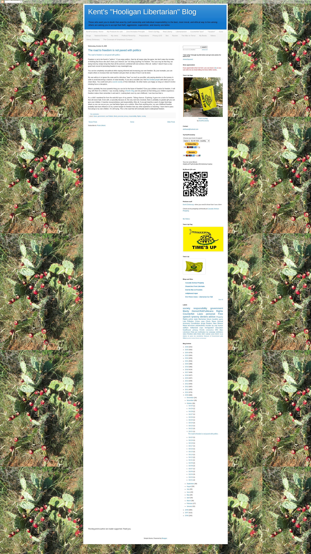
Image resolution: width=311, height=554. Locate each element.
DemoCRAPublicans (202, 311)
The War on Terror (188, 36)
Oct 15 (191, 451)
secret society (118, 82)
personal (120, 116)
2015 (187, 378)
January (189, 506)
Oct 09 (191, 463)
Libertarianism (181, 32)
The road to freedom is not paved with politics (114, 50)
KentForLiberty (204, 121)
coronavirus (210, 330)
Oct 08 (191, 466)
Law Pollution (109, 116)
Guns (221, 32)
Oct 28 (191, 411)
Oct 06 (191, 471)
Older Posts (171, 122)
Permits (201, 330)
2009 (187, 395)
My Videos (186, 219)
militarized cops (196, 328)
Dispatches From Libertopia (195, 286)
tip (216, 68)
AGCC (217, 334)
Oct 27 (191, 414)
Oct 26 (191, 417)
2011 (187, 389)
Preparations (144, 36)
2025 (187, 350)
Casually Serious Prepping (194, 283)
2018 (187, 369)
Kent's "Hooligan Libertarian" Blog (142, 12)
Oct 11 (191, 460)
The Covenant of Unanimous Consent (117, 39)
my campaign (210, 332)
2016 (187, 375)
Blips (221, 330)
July (188, 489)
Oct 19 (191, 440)
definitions (219, 332)
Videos (213, 36)
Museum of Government (211, 336)
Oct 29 (191, 408)
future (95, 116)
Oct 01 (191, 480)
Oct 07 (191, 469)
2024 (187, 352)
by (192, 49)
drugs (203, 323)
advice (212, 316)
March (189, 501)
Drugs (88, 36)
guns (221, 319)
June (188, 492)
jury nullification (200, 332)
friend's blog (130, 91)
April (188, 498)
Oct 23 (191, 426)
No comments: (94, 114)
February (190, 503)
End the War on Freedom (193, 290)
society (144, 116)
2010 (187, 392)
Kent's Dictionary (188, 204)
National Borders (101, 36)
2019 (187, 367)
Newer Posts (93, 122)
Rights (139, 116)
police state (193, 319)
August (189, 486)
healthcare (187, 330)
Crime (197, 321)
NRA (216, 330)
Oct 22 (191, 428)
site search (186, 49)
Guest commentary (201, 338)
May (188, 495)
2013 (187, 384)
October (189, 403)
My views (114, 36)
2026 (187, 347)
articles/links (200, 325)
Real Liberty (167, 32)
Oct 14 (191, 454)
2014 (187, 381)
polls (221, 336)
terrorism (191, 325)
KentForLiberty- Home (94, 32)
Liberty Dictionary (93, 39)
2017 (187, 372)
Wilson (185, 338)
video (184, 334)
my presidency (198, 336)
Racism (175, 36)
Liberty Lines (210, 334)
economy (186, 323)
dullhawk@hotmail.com (190, 129)
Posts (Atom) (101, 125)
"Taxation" (211, 32)
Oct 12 (191, 457)
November (190, 400)
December (190, 397)
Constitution (195, 323)
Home (132, 122)
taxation (215, 319)
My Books (203, 36)
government (101, 116)
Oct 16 (191, 449)
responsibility (132, 116)
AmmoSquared (188, 59)
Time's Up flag (153, 32)
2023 (187, 355)
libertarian (202, 319)
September (190, 484)
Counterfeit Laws (193, 314)
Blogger (164, 538)
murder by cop (211, 325)
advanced (204, 49)
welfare (185, 328)
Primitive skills (192, 334)
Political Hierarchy (128, 36)
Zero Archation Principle (135, 32)
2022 (187, 358)
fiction (199, 334)
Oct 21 (191, 431)
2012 (187, 386)
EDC (203, 334)
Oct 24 (191, 423)
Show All (221, 299)
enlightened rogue (191, 293)
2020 (187, 364)
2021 (187, 361)
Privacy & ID (157, 36)
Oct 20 (191, 437)
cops (203, 321)
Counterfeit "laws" (197, 32)
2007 (187, 513)
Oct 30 (191, 406)
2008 (187, 510)
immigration (209, 328)
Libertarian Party (188, 332)
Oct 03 (191, 477)
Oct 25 (191, 420)
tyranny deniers (199, 316)
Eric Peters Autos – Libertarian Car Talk (199, 297)
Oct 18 (191, 443)
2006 (187, 515)
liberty (115, 116)
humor (220, 325)
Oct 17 (191, 446)
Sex (167, 36)
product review (191, 338)
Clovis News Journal (214, 321)
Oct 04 (191, 474)
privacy (126, 116)
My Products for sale (115, 32)
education (219, 328)
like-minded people (153, 80)
